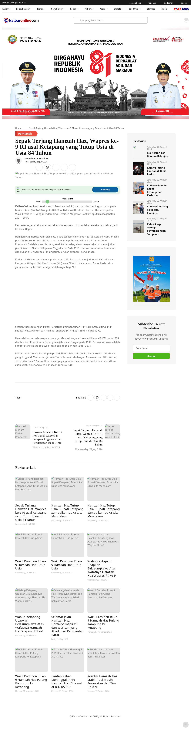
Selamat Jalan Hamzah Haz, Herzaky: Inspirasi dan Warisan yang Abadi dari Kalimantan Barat (67, 626)
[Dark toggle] (186, 20)
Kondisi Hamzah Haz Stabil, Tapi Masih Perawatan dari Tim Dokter (102, 681)
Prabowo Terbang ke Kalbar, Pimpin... (157, 210)
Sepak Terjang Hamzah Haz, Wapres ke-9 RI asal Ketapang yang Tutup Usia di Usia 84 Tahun (31, 512)
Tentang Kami (65, 721)
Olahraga (151, 9)
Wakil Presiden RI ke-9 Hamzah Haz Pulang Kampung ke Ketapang (103, 622)
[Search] (144, 20)
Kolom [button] (73, 9)
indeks (164, 9)
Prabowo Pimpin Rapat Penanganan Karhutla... (157, 190)
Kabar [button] (5, 9)
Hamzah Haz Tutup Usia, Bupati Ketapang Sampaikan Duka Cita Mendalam (67, 510)
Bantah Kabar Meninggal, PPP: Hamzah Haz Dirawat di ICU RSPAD (66, 681)
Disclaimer (95, 721)
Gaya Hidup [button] (56, 9)
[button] (179, 20)
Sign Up (151, 356)
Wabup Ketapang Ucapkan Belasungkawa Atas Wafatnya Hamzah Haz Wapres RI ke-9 (101, 568)
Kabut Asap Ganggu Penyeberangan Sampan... (156, 229)
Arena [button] (102, 9)
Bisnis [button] (40, 9)
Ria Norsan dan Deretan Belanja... (158, 154)
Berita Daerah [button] (22, 9)
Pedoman (81, 721)
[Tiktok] (106, 708)
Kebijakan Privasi (123, 721)
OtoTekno (118, 9)
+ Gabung (105, 189)
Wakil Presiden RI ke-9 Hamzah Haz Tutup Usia (30, 564)
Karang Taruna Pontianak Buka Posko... (156, 171)
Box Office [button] (133, 9)
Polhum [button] (88, 9)
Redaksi (107, 721)
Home (18, 128)
